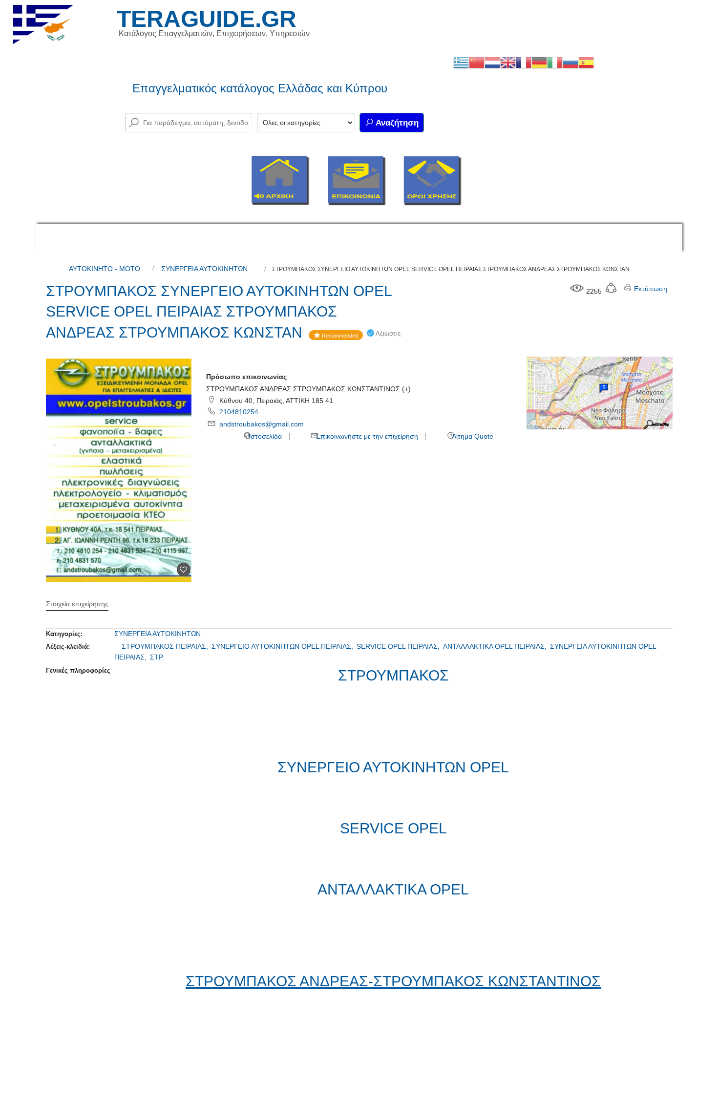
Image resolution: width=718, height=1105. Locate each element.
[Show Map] (599, 392)
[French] (523, 62)
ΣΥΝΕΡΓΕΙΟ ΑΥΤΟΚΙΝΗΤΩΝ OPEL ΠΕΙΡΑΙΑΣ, (283, 646)
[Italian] (555, 62)
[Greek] (461, 62)
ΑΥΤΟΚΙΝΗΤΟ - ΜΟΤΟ (104, 269)
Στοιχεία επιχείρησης (77, 604)
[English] (508, 62)
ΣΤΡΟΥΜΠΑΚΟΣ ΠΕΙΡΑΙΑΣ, (166, 646)
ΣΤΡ (156, 657)
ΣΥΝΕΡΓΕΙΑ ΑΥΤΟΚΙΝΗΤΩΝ (204, 269)
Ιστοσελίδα (264, 436)
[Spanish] (586, 62)
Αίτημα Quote (471, 436)
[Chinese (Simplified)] (477, 62)
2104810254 (238, 412)
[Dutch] (492, 62)
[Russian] (570, 62)
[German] (539, 62)
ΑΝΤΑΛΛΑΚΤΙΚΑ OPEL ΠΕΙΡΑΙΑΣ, (496, 646)
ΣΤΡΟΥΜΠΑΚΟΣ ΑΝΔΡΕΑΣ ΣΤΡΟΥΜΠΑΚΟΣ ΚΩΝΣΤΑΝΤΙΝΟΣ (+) (308, 389)
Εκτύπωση (649, 289)
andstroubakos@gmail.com (261, 424)
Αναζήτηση (396, 123)
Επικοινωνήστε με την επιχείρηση (366, 436)
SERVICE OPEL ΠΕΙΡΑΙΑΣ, (399, 646)
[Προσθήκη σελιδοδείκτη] (183, 569)
